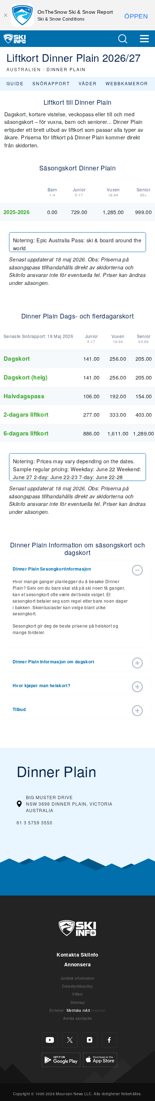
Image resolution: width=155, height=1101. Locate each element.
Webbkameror (127, 83)
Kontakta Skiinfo (77, 954)
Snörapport (51, 83)
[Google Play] (61, 1058)
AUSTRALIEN (23, 69)
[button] (122, 38)
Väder (88, 83)
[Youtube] (50, 1040)
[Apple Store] (100, 1058)
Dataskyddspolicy (77, 986)
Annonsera (77, 964)
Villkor (77, 994)
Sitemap (77, 1002)
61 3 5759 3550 (35, 822)
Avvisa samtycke (77, 1018)
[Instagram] (89, 1040)
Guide (15, 83)
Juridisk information (77, 978)
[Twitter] (70, 1040)
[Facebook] (109, 1040)
